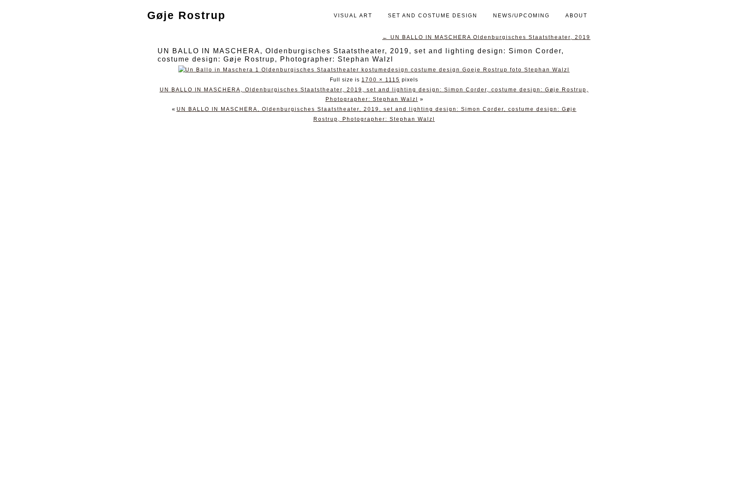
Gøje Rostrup (182, 15)
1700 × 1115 (380, 80)
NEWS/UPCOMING (521, 16)
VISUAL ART (353, 16)
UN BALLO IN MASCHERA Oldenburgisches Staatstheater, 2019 (486, 37)
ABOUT (576, 16)
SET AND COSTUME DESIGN (432, 16)
